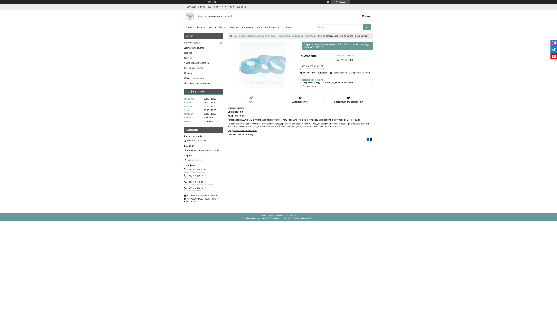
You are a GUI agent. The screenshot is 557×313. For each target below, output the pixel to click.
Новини (188, 73)
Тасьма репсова (285, 36)
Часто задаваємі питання (196, 63)
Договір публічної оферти (197, 83)
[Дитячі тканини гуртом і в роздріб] (190, 16)
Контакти (234, 27)
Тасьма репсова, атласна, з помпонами (256, 36)
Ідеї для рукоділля (193, 68)
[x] (371, 140)
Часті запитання (273, 27)
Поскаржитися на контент (281, 218)
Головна (190, 27)
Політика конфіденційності (304, 218)
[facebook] (368, 140)
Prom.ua (292, 216)
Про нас (223, 27)
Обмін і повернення (194, 78)
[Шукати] (367, 27)
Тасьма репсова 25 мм (305, 36)
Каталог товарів (205, 27)
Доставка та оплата (252, 27)
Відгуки (188, 58)
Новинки (287, 27)
